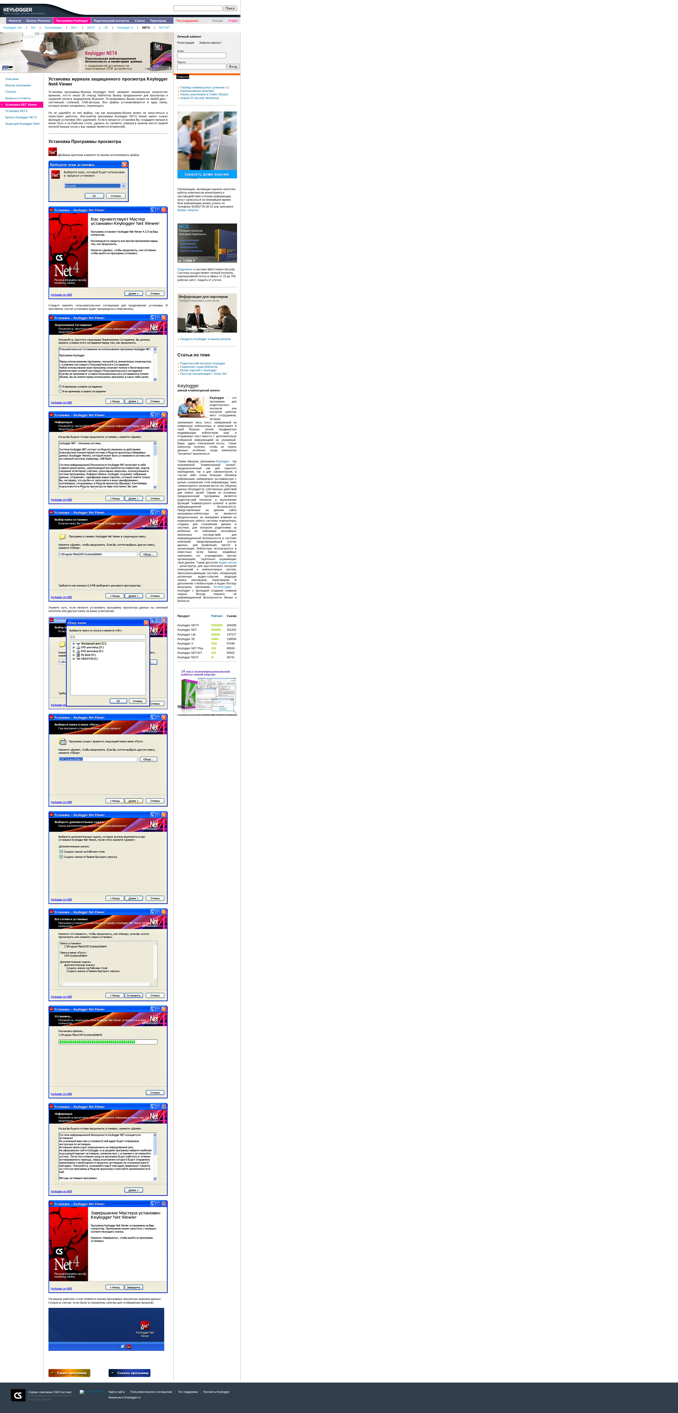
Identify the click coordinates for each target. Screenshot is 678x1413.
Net (33, 27)
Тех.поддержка (187, 20)
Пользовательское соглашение (151, 1391)
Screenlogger (53, 27)
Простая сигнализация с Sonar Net (203, 373)
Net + (74, 27)
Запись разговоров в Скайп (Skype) (204, 94)
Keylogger (222, 461)
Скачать (10, 91)
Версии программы (18, 85)
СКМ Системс (62, 1392)
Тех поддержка (188, 1391)
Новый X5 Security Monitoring (199, 98)
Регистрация (185, 42)
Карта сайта (117, 1391)
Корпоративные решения (197, 90)
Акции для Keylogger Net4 (22, 123)
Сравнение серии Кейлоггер (199, 366)
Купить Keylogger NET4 (21, 117)
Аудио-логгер (228, 562)
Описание (12, 79)
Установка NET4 (16, 111)
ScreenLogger (222, 586)
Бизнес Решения (38, 20)
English (233, 20)
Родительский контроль (112, 20)
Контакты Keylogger (216, 1391)
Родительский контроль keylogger (202, 363)
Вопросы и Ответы (18, 98)
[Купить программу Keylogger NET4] (69, 1376)
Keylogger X (125, 27)
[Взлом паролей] (178, 370)
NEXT (91, 27)
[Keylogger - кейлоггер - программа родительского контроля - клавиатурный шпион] (178, 363)
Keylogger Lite (12, 27)
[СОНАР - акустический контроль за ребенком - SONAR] (178, 366)
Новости (15, 20)
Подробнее (184, 269)
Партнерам (158, 20)
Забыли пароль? (210, 42)
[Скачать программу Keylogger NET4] (129, 1376)
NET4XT (164, 27)
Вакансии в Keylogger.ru (125, 1397)
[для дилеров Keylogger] (207, 331)
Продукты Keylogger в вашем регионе (205, 339)
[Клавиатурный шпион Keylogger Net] (178, 373)
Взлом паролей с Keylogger (198, 370)
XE (106, 27)
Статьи (140, 20)
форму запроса (187, 210)
